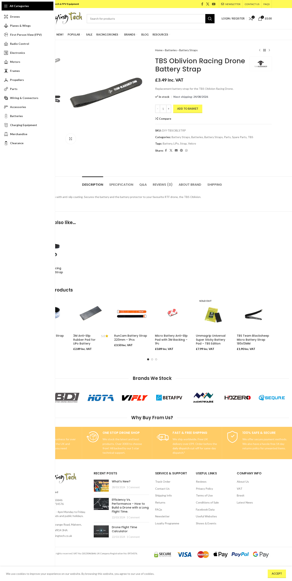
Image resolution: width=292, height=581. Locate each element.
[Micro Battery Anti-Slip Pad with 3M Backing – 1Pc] (172, 314)
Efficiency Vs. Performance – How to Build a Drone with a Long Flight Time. (130, 506)
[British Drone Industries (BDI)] (66, 398)
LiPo (176, 143)
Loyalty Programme (167, 523)
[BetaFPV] (169, 398)
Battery (167, 143)
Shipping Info (163, 495)
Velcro (192, 143)
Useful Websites (206, 516)
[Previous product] (259, 50)
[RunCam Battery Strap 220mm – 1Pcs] (131, 314)
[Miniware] (203, 398)
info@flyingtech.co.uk (58, 535)
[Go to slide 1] (148, 359)
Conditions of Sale (207, 502)
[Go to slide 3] (156, 359)
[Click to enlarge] (71, 139)
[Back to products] (264, 50)
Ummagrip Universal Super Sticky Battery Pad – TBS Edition (211, 340)
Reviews (201, 481)
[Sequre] (272, 398)
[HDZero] (238, 398)
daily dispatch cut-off (186, 448)
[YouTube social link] (214, 4)
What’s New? (121, 481)
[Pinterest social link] (181, 150)
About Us (243, 481)
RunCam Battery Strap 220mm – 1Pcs (130, 338)
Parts (227, 137)
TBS (250, 137)
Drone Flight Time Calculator (124, 529)
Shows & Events (206, 523)
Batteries (171, 50)
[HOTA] (100, 398)
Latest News (245, 502)
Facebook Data (205, 509)
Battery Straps (188, 50)
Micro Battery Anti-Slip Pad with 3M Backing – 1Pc (171, 340)
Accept (277, 573)
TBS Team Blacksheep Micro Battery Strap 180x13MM (253, 340)
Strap (183, 143)
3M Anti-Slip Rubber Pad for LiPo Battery (84, 340)
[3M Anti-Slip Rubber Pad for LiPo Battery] (90, 314)
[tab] (92, 182)
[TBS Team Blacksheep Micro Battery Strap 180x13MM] (254, 314)
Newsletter (162, 516)
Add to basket (187, 108)
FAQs (158, 509)
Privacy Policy (204, 488)
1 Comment (133, 487)
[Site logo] (58, 18)
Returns (160, 502)
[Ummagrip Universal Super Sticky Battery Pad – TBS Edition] (213, 314)
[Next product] (269, 50)
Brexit (240, 495)
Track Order (162, 481)
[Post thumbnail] (101, 486)
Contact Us (162, 488)
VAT (239, 488)
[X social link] (208, 4)
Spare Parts (239, 137)
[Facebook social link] (202, 4)
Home (159, 50)
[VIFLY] (135, 398)
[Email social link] (176, 150)
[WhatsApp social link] (186, 150)
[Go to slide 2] (152, 359)
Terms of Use (204, 495)
